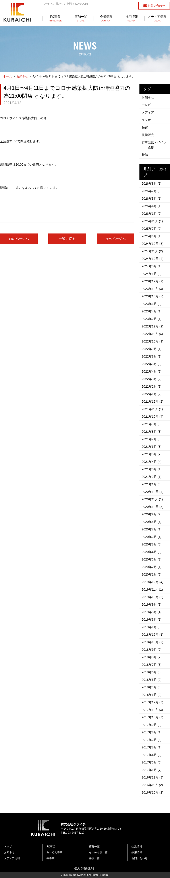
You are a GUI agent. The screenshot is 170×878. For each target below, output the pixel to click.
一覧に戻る (67, 239)
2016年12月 (152, 777)
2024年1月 (152, 273)
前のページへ (19, 239)
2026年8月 (152, 183)
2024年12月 (152, 243)
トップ (8, 846)
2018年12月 (152, 634)
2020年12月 (152, 492)
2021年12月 (152, 401)
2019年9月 (152, 604)
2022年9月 (152, 349)
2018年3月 (152, 694)
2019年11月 (152, 589)
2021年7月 (152, 439)
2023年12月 (152, 281)
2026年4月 (152, 206)
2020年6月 (152, 537)
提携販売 (148, 135)
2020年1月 (152, 574)
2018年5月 (152, 679)
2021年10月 (152, 416)
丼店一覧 (94, 858)
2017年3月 (152, 762)
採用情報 (132, 18)
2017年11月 (152, 710)
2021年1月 (152, 484)
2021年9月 (152, 424)
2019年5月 (152, 612)
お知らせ (22, 76)
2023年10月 (152, 296)
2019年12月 (152, 582)
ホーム (7, 76)
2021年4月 (152, 461)
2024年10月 (152, 258)
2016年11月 (152, 785)
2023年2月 (152, 319)
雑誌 (145, 154)
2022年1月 (152, 394)
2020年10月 (152, 507)
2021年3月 (152, 469)
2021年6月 (152, 446)
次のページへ (116, 239)
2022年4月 (152, 371)
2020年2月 (152, 567)
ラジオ (146, 120)
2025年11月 (152, 221)
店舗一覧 (81, 18)
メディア (148, 112)
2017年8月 (152, 732)
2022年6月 (152, 364)
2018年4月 (152, 687)
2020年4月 (152, 552)
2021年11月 (152, 409)
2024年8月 (152, 266)
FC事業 (55, 18)
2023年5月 (152, 304)
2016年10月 (152, 792)
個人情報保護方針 (85, 868)
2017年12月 (152, 702)
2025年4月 (152, 236)
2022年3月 (152, 379)
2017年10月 (152, 717)
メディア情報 (157, 18)
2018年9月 (152, 649)
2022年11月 (152, 334)
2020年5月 (152, 544)
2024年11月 (152, 251)
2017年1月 (152, 770)
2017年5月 (152, 747)
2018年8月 (152, 657)
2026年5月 (152, 198)
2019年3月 (152, 619)
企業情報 (106, 18)
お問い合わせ (156, 5)
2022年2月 (152, 386)
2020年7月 (152, 529)
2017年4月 (152, 755)
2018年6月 (152, 672)
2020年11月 (152, 499)
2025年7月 (152, 228)
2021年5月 (152, 454)
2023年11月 (152, 289)
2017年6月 (152, 740)
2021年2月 (152, 476)
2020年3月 (152, 559)
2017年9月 (152, 725)
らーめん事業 (54, 852)
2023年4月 (152, 311)
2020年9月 (152, 514)
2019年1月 (152, 627)
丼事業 (50, 858)
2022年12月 (152, 326)
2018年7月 (152, 664)
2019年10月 (152, 597)
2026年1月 (152, 213)
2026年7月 (152, 191)
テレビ (146, 105)
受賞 (145, 127)
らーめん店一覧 (98, 852)
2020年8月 (152, 522)
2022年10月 (152, 341)
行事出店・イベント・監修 (154, 145)
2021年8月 (152, 431)
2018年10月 (152, 642)
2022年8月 (152, 356)
